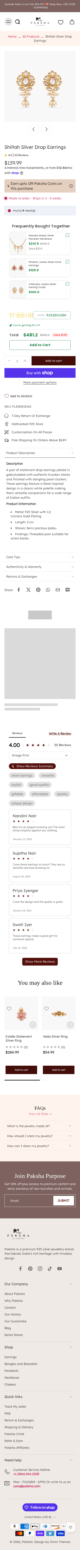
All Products (31, 36)
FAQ (7, 1413)
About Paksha (14, 1294)
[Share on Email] (58, 590)
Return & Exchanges (19, 1420)
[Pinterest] (30, 1268)
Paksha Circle (14, 1434)
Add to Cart (40, 345)
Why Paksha (13, 1300)
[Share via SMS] (67, 590)
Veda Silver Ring (55, 1036)
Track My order (15, 1406)
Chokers (10, 1384)
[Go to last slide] (34, 129)
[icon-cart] (71, 21)
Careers (10, 1307)
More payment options (40, 382)
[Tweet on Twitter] (28, 590)
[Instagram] (40, 1268)
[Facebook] (20, 1268)
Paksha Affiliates (16, 1447)
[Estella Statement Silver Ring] (21, 1013)
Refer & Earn (13, 1441)
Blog (7, 1328)
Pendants (11, 1370)
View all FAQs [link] (38, 1114)
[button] (52, 315)
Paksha (27, 1542)
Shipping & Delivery (18, 1427)
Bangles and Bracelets (20, 1364)
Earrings (10, 1357)
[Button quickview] (32, 1024)
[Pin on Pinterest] (38, 590)
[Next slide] (46, 129)
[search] (17, 21)
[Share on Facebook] (19, 590)
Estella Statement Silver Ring (19, 1038)
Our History (12, 1314)
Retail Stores (13, 1335)
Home (12, 36)
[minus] (9, 360)
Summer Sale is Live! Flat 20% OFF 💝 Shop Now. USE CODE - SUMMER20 (40, 6)
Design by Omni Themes (52, 1542)
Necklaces (11, 1377)
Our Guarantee (15, 1321)
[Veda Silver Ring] (59, 1013)
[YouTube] (59, 1268)
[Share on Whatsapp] (48, 590)
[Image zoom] (40, 86)
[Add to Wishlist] (9, 1008)
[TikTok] (50, 1268)
